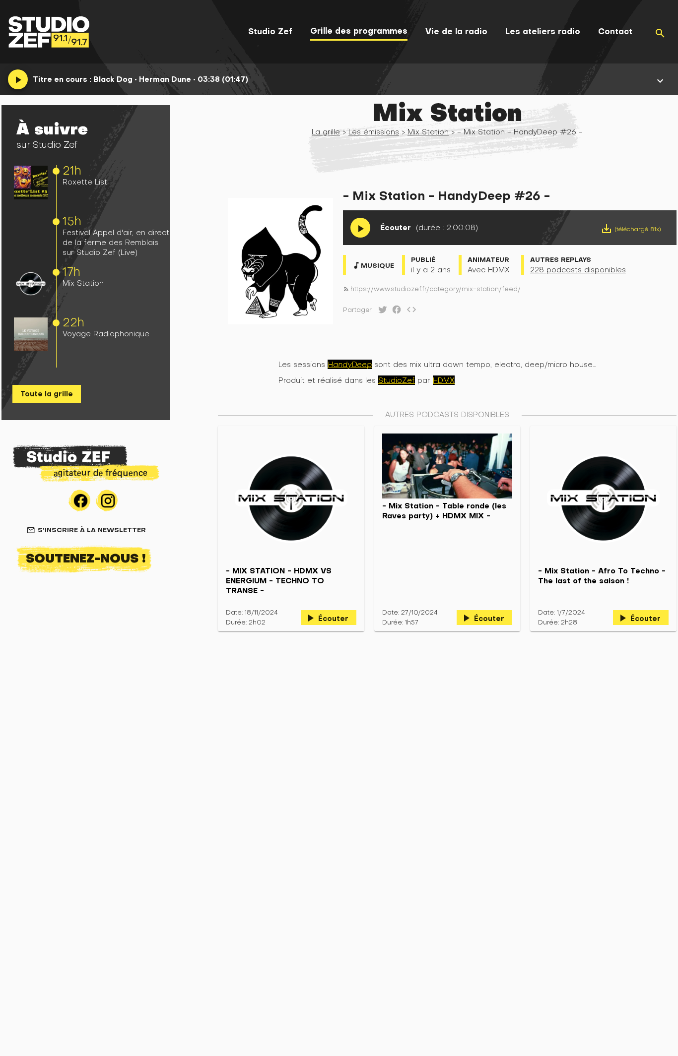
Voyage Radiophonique (106, 333)
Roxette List (85, 181)
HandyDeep (350, 364)
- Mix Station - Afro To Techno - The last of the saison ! (602, 576)
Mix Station (83, 283)
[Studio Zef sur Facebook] (395, 311)
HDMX (444, 380)
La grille (326, 131)
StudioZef (396, 380)
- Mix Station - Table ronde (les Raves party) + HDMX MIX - (444, 511)
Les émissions (373, 131)
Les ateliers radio (542, 31)
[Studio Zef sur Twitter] (381, 311)
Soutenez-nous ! (86, 558)
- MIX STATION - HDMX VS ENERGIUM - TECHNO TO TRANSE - (279, 581)
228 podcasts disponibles (578, 269)
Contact (615, 31)
